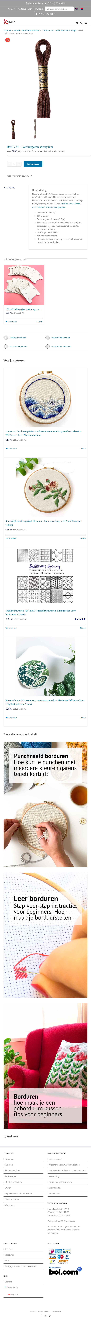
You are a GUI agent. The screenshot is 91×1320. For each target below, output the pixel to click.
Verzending (54, 1176)
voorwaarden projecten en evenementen (67, 1170)
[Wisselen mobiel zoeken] (81, 22)
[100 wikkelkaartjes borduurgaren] (24, 285)
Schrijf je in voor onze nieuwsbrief (21, 1266)
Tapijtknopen (11, 1176)
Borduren (9, 1159)
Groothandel (54, 1187)
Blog (7, 1260)
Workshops (10, 1205)
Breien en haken (12, 1170)
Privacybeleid (55, 1159)
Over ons (9, 1249)
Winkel (17, 30)
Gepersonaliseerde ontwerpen (18, 1193)
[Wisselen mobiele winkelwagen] (76, 22)
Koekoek (7, 30)
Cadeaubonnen (12, 1199)
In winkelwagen (33, 164)
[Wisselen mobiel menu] (86, 22)
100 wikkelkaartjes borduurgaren (22, 309)
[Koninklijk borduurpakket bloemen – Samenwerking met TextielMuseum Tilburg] (45, 487)
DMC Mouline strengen (66, 30)
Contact (8, 1281)
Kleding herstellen (13, 1182)
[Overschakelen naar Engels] (76, 8)
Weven (8, 1187)
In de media (54, 1193)
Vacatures (9, 1254)
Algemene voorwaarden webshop (64, 1164)
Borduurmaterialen (30, 30)
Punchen (9, 1164)
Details (40, 322)
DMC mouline (48, 30)
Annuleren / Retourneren (60, 1182)
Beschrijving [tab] (9, 187)
